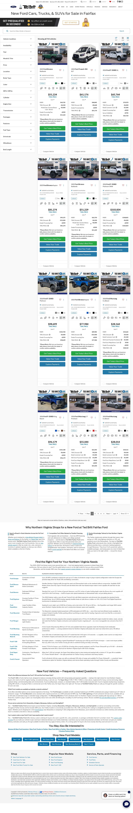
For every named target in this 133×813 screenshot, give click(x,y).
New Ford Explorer (57, 760)
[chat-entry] (126, 804)
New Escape (116, 739)
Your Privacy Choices (47, 792)
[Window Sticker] (64, 88)
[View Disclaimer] (57, 88)
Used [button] (71, 6)
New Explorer (88, 739)
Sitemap (30, 792)
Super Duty (34, 539)
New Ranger (62, 739)
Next (108, 513)
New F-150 (16, 739)
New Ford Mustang (57, 762)
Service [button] (104, 6)
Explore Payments (52, 139)
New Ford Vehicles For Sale (21, 757)
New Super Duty (48, 739)
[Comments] (60, 88)
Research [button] (112, 6)
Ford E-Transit (14, 659)
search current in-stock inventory (71, 569)
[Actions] (63, 70)
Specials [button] (90, 6)
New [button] (62, 6)
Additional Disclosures (60, 792)
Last (115, 513)
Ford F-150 (13, 641)
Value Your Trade (52, 134)
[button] (65, 53)
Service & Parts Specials (96, 765)
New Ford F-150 (56, 765)
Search (122, 31)
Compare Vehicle (48, 151)
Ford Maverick (14, 613)
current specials (57, 549)
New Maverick (74, 739)
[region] (52, 113)
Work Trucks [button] (80, 6)
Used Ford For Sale (19, 762)
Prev (88, 513)
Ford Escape (14, 578)
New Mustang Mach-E (73, 744)
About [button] (120, 6)
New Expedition (102, 739)
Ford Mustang (14, 629)
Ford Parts (92, 760)
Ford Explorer (14, 599)
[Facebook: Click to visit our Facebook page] (117, 2)
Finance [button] (97, 6)
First (81, 513)
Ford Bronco (14, 592)
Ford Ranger (14, 621)
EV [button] (67, 6)
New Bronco (44, 744)
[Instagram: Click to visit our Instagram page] (122, 2)
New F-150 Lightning (31, 739)
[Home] (58, 7)
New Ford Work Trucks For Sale (23, 765)
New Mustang (56, 744)
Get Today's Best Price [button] (52, 128)
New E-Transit (88, 744)
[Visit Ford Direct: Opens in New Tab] (43, 795)
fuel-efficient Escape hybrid (34, 537)
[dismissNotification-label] (129, 792)
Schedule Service (94, 762)
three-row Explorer (14, 539)
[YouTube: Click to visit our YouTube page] (120, 2)
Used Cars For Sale (19, 760)
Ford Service (93, 757)
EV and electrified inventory (108, 697)
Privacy (35, 792)
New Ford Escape (56, 757)
